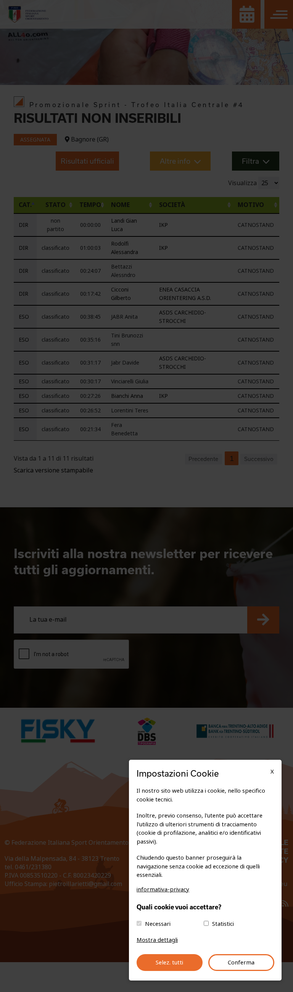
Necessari (158, 924)
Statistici (223, 924)
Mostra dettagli (157, 940)
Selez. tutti (169, 962)
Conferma (241, 962)
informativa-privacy (163, 889)
